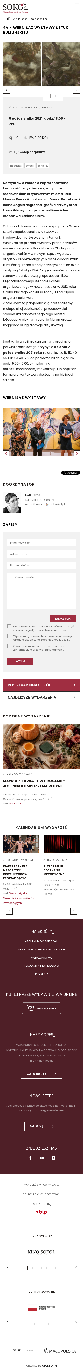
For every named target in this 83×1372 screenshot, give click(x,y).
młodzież (16, 165)
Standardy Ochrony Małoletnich (41, 949)
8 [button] (55, 1268)
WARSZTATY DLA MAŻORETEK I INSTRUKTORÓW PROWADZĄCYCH (15, 872)
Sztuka (17, 107)
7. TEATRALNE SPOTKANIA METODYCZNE (54, 870)
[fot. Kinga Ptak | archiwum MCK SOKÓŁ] (41, 432)
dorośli (30, 165)
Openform (49, 1366)
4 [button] (48, 1324)
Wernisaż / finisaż (38, 107)
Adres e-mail (19, 554)
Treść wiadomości (22, 577)
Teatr (50, 860)
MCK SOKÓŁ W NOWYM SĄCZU (41, 1184)
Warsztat (26, 773)
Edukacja (12, 860)
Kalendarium (39, 18)
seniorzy (43, 165)
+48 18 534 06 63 (42, 500)
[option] (41, 64)
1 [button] (34, 1324)
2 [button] (55, 96)
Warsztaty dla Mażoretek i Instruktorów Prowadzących (18, 898)
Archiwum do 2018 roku (41, 941)
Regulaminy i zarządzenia (41, 966)
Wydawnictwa (41, 958)
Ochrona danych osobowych (41, 1194)
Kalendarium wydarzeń (41, 827)
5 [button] (41, 1268)
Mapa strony (41, 1204)
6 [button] (46, 1268)
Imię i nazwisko (20, 543)
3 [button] (32, 1268)
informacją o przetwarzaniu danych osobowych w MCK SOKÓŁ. (37, 651)
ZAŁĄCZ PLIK (63, 618)
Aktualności (20, 18)
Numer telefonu (20, 565)
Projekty (41, 974)
